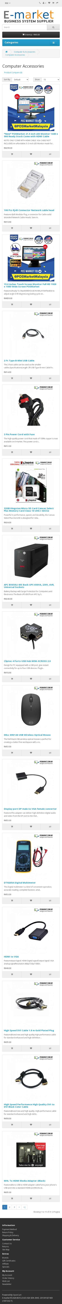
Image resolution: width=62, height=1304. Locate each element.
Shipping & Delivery (10, 1235)
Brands (5, 1257)
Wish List (6, 1281)
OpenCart (17, 1295)
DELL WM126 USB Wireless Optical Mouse (27, 734)
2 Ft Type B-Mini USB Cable (19, 360)
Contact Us (7, 1243)
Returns (5, 1246)
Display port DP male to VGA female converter (30, 808)
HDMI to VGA (11, 956)
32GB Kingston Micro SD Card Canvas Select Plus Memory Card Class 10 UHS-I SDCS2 (29, 509)
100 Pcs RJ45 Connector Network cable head (29, 210)
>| (24, 1207)
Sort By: (7, 79)
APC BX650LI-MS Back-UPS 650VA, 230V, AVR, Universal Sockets (29, 586)
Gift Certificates (8, 1260)
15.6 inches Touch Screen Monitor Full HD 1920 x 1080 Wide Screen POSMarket (30, 285)
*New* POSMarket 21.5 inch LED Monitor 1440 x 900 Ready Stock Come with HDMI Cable (31, 135)
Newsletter (6, 1284)
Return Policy (7, 1232)
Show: (37, 79)
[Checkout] (57, 3)
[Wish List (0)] (49, 3)
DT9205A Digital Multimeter (20, 882)
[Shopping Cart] (53, 3)
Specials (5, 1267)
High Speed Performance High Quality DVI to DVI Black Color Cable (29, 1105)
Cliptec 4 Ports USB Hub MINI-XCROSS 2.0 (27, 660)
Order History (8, 1278)
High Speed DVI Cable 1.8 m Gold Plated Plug (29, 1030)
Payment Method (9, 1229)
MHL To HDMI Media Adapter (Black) (24, 1180)
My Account (7, 1275)
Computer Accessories (15, 55)
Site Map (5, 1249)
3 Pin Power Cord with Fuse (19, 434)
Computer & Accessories (24, 52)
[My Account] (44, 3)
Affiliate (5, 1263)
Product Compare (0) (13, 72)
